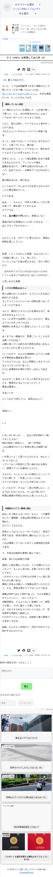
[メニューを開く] (7, 7)
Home (6, 74)
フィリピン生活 (16, 74)
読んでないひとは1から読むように (19, 94)
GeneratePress (27, 872)
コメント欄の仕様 (47, 709)
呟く (26, 686)
